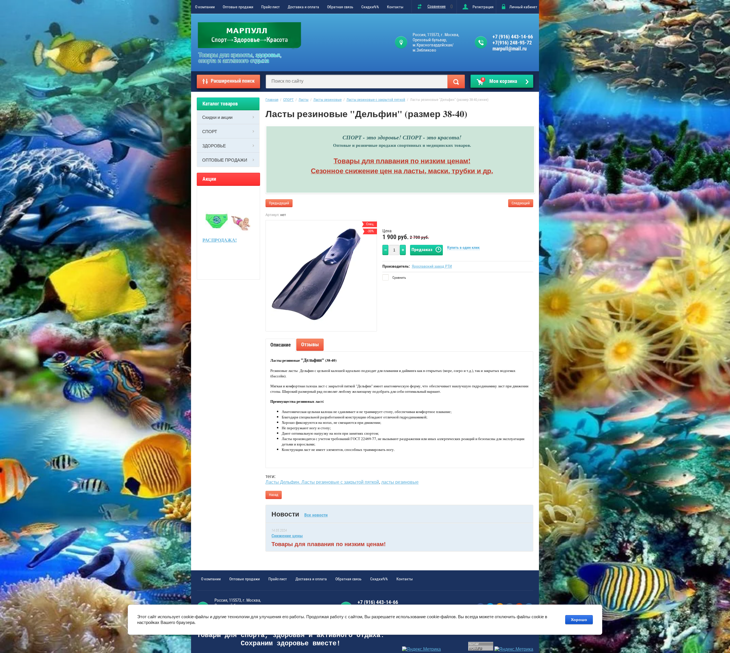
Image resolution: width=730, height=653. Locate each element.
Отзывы (310, 344)
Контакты (395, 7)
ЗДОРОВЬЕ (214, 145)
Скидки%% (370, 7)
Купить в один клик (463, 247)
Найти (456, 81)
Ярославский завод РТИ (432, 266)
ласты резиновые (400, 482)
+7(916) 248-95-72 (512, 43)
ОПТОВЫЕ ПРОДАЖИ (224, 160)
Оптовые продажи (238, 7)
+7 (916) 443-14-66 (512, 37)
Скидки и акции (217, 117)
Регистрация (483, 7)
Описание (280, 345)
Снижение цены (287, 535)
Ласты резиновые (327, 99)
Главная (271, 99)
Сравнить (399, 278)
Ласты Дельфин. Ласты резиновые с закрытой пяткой (322, 482)
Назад (273, 495)
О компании (205, 7)
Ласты (304, 99)
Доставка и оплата (303, 7)
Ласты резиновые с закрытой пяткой (375, 99)
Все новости (316, 515)
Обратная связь (340, 7)
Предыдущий (279, 203)
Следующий (521, 203)
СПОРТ (209, 131)
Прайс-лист (270, 7)
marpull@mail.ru (509, 49)
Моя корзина (499, 80)
